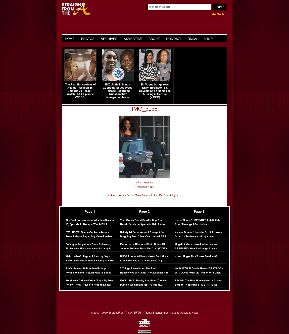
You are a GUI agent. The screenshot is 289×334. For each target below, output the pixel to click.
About (154, 38)
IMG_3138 (144, 108)
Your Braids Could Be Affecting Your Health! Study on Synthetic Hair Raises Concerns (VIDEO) (142, 224)
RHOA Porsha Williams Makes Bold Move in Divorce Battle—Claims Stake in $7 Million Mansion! (144, 261)
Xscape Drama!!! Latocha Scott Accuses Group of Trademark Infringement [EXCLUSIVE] (198, 236)
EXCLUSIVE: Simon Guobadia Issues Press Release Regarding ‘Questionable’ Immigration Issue (117, 91)
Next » (151, 186)
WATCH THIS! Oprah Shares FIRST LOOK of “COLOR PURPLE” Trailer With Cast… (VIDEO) (199, 273)
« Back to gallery (144, 182)
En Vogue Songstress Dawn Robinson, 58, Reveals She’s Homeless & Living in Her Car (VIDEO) (155, 91)
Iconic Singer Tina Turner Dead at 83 (196, 256)
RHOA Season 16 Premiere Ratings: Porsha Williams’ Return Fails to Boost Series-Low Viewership (88, 273)
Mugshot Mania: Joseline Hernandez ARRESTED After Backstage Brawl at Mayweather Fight (196, 248)
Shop (208, 38)
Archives (109, 38)
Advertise (133, 38)
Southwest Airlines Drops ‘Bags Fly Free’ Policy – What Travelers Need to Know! (90, 283)
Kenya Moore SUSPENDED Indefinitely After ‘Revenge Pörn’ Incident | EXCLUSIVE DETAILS (197, 224)
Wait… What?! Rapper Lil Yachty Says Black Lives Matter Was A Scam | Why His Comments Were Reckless (90, 261)
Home (70, 38)
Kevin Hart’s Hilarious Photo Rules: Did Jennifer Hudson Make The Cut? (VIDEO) (144, 246)
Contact (173, 38)
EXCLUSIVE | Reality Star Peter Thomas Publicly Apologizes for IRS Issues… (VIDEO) (143, 285)
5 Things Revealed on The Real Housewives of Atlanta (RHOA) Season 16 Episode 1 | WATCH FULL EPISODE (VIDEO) (144, 275)
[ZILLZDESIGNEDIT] (144, 325)
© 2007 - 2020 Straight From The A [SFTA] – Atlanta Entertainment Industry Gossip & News (144, 312)
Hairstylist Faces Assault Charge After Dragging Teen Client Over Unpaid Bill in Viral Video (143, 236)
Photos (87, 38)
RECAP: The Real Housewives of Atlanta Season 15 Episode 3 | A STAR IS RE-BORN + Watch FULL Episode (198, 285)
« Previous (140, 186)
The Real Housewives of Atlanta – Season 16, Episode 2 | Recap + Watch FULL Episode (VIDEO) (80, 91)
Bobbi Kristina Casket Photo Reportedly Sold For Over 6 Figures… (146, 195)
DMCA (192, 38)
